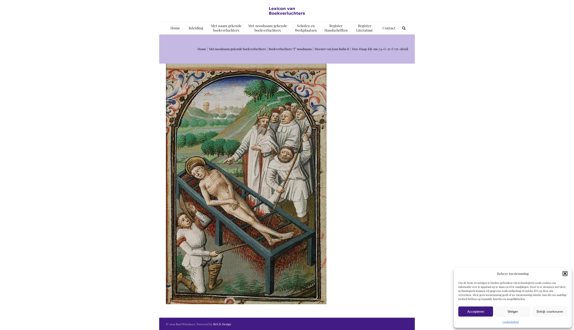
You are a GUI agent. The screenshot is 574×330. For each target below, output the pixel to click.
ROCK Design (222, 324)
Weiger (513, 311)
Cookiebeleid (510, 322)
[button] (565, 273)
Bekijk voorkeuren (550, 311)
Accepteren (475, 311)
